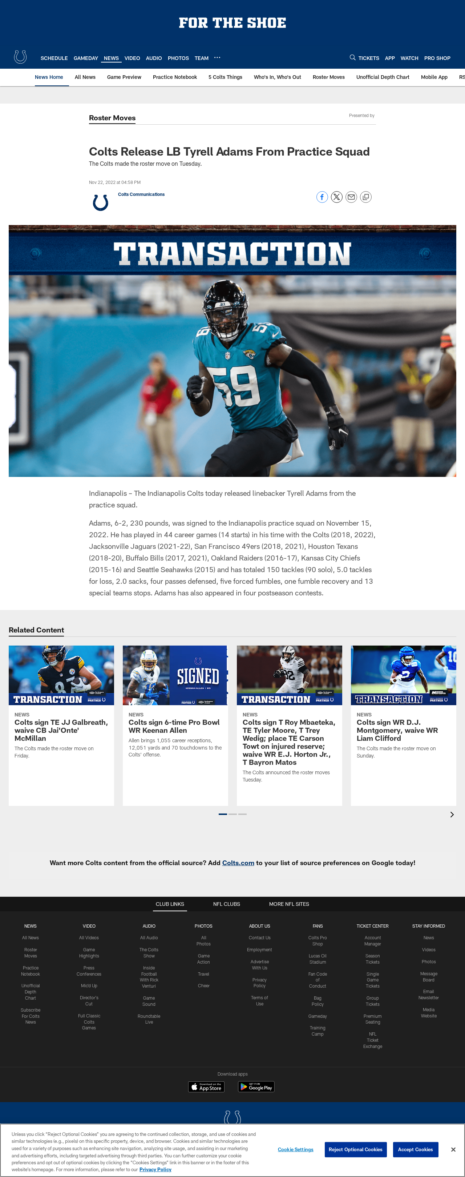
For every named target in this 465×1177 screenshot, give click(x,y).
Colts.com (238, 863)
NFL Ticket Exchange (372, 1040)
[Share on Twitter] (337, 201)
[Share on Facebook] (322, 201)
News (30, 925)
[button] (223, 814)
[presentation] (453, 815)
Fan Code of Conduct (317, 980)
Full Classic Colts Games (89, 1022)
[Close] (453, 1150)
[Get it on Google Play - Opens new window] (256, 1090)
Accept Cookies (415, 1149)
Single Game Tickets (373, 980)
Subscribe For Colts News (30, 1016)
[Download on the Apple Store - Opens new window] (206, 1087)
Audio (149, 925)
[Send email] (351, 201)
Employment (259, 949)
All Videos (89, 937)
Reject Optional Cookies (356, 1149)
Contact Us (260, 937)
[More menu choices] (217, 57)
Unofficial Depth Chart (30, 991)
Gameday (317, 1016)
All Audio (149, 937)
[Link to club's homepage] (20, 57)
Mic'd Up (89, 985)
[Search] (353, 57)
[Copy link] (366, 197)
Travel (203, 973)
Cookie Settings (296, 1149)
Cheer (204, 985)
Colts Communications (141, 194)
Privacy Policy (155, 1169)
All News (30, 937)
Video (89, 925)
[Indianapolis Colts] (232, 1120)
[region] (232, 1150)
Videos (429, 949)
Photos (204, 925)
